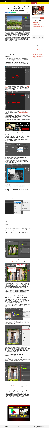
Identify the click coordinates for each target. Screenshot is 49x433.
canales (23, 261)
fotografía (43, 426)
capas (21, 261)
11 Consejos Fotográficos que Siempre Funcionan (38, 57)
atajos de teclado (15, 385)
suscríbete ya (34, 3)
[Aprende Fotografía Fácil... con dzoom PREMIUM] (17, 126)
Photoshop (29, 12)
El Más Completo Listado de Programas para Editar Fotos (38, 29)
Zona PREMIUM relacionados (20, 407)
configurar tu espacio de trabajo (23, 112)
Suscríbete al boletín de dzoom (37, 22)
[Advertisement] (11, 47)
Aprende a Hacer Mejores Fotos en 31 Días (38, 52)
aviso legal (34, 427)
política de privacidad (39, 427)
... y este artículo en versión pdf (19, 418)
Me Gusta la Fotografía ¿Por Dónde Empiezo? (38, 50)
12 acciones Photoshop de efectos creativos (24, 416)
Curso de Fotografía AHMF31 (37, 24)
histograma (12, 261)
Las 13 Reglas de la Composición (37, 54)
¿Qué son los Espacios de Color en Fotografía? (14, 416)
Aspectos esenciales (9, 219)
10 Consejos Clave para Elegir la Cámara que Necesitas (38, 27)
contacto (43, 427)
